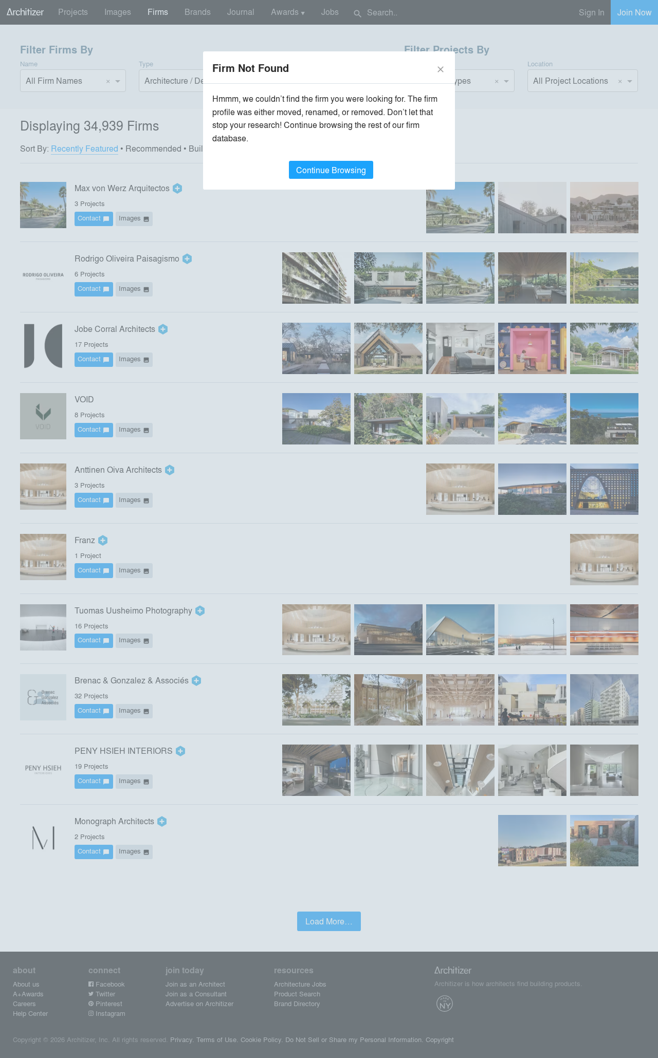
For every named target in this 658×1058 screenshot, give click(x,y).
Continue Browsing (331, 170)
